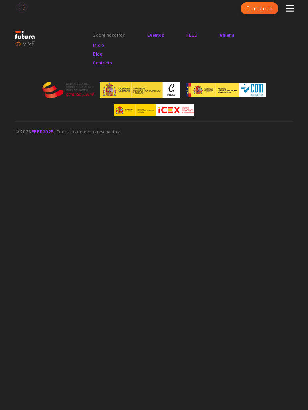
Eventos (155, 35)
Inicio (98, 45)
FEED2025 (42, 131)
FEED (191, 35)
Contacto (259, 8)
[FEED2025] (21, 8)
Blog (98, 53)
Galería (227, 35)
